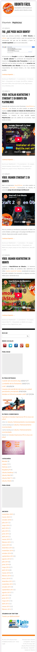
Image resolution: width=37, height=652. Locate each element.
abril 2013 (5, 603)
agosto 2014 (6, 559)
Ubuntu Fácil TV (16, 166)
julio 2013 (5, 595)
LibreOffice (24, 81)
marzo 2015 (6, 539)
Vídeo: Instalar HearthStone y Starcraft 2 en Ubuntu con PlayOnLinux (16, 98)
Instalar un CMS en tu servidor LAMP (14, 394)
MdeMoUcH (12, 79)
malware (30, 81)
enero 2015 (6, 545)
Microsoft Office (7, 83)
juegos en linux (12, 168)
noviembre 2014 (7, 550)
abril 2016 (5, 528)
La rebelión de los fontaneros (12, 383)
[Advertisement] (12, 363)
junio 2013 (5, 598)
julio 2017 (5, 522)
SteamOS (31, 647)
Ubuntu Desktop (6, 166)
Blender (4, 461)
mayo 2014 (5, 567)
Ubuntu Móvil (6, 481)
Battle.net (5, 168)
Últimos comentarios (10, 414)
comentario (21, 243)
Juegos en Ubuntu (30, 650)
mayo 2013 (5, 601)
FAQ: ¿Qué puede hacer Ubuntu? (16, 32)
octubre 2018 (6, 520)
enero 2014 (6, 578)
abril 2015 (5, 536)
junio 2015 (5, 534)
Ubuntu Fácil (22, 4)
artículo (4, 38)
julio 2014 (5, 562)
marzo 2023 (6, 517)
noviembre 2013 (7, 584)
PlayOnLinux (28, 83)
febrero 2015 (6, 542)
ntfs (23, 83)
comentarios (21, 79)
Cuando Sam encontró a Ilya (11, 381)
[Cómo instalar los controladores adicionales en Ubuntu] (13, 454)
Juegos (32, 164)
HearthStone (30, 106)
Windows (8, 85)
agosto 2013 (6, 592)
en (6, 417)
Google (18, 81)
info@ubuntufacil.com (8, 641)
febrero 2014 (6, 576)
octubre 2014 (6, 553)
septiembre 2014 (7, 556)
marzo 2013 (6, 606)
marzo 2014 (6, 573)
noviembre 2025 (7, 514)
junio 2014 (5, 564)
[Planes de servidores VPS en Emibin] (19, 627)
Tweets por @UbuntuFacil (10, 616)
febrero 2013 (6, 609)
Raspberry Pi (6, 470)
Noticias (5, 467)
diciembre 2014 (7, 548)
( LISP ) (4, 386)
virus (3, 85)
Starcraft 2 (5, 108)
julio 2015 (5, 531)
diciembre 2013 (7, 581)
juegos (10, 247)
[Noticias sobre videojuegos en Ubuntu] (13, 410)
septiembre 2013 (7, 590)
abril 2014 (5, 570)
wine (12, 85)
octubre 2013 (6, 587)
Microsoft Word (16, 83)
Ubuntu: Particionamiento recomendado (21, 422)
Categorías (6, 458)
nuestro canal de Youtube (13, 271)
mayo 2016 (5, 525)
